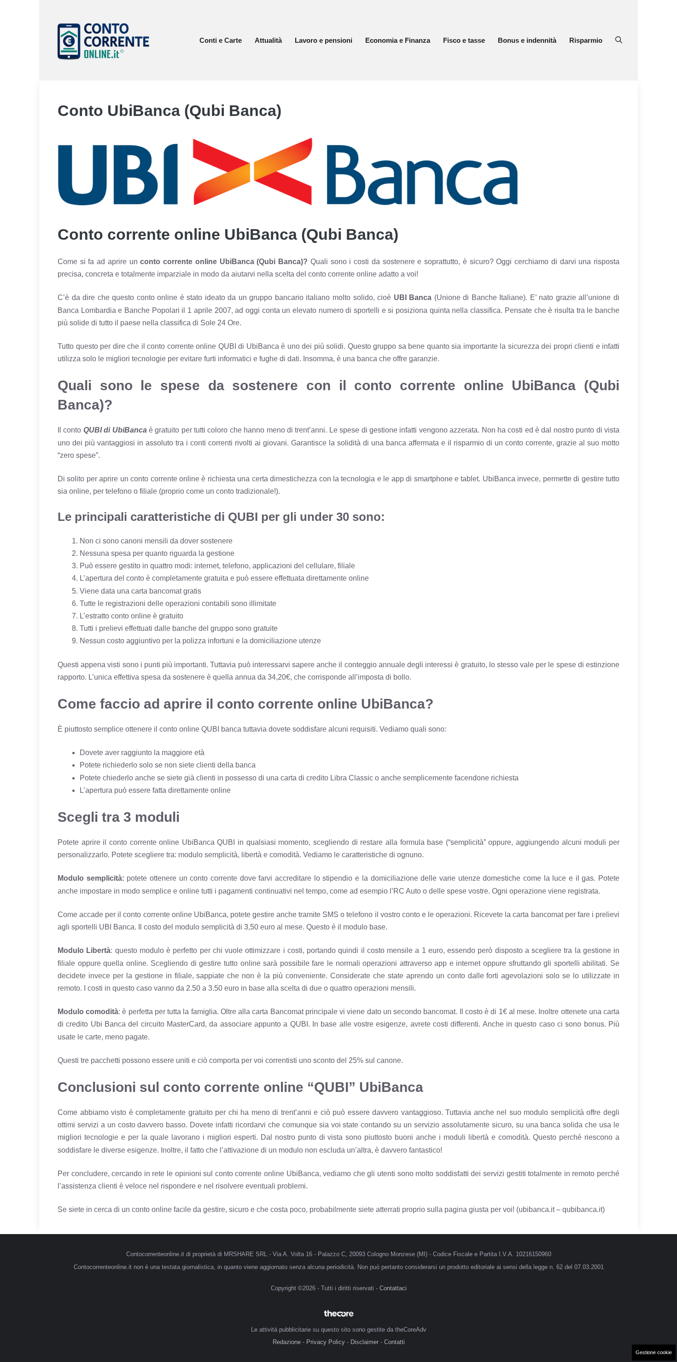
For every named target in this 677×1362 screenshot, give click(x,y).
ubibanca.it (536, 1209)
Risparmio (585, 40)
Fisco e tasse (464, 40)
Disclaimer (364, 1342)
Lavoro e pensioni (323, 40)
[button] (619, 40)
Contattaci (393, 1288)
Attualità (268, 40)
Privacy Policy (325, 1342)
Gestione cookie (654, 1352)
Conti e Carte (220, 40)
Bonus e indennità (527, 40)
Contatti (394, 1342)
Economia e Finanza (397, 40)
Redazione (287, 1342)
